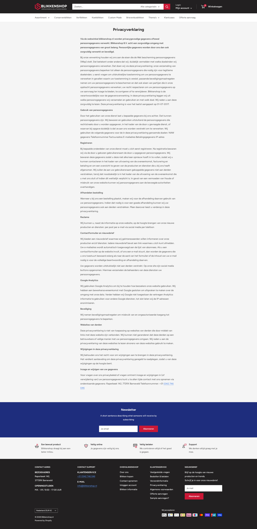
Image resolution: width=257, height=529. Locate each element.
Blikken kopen (126, 476)
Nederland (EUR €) (44, 510)
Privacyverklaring (158, 485)
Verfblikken (81, 17)
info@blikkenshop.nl (87, 486)
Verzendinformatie (159, 481)
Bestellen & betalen (159, 476)
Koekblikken (97, 17)
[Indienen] (167, 7)
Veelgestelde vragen (160, 472)
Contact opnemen (128, 481)
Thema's (152, 17)
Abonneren (148, 429)
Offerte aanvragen (159, 494)
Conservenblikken (62, 17)
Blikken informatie (128, 489)
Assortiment (41, 17)
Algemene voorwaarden (161, 489)
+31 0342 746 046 (86, 476)
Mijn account (183, 8)
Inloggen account (128, 485)
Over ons (124, 472)
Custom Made (115, 17)
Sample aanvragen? (159, 498)
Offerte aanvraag (187, 17)
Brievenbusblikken (135, 17)
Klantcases (169, 17)
